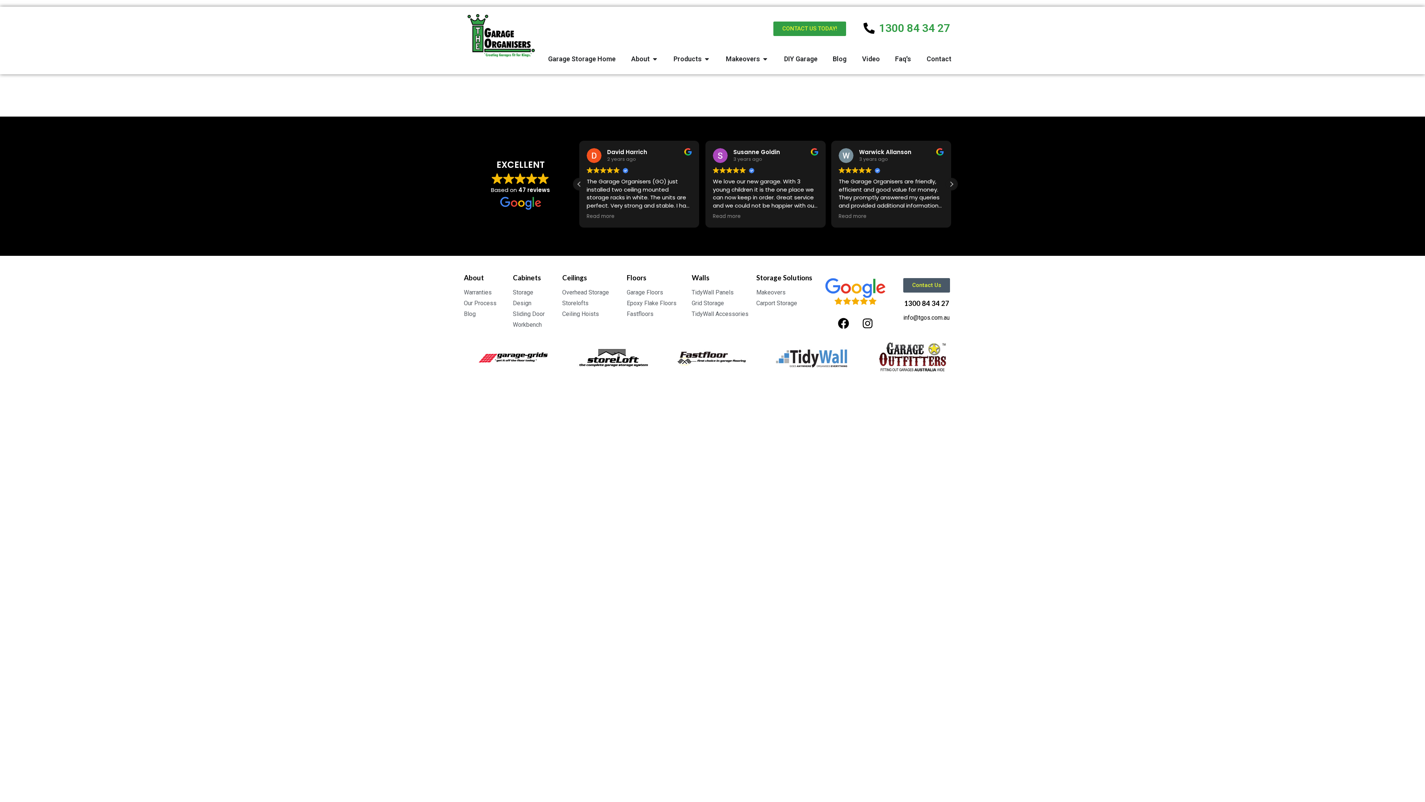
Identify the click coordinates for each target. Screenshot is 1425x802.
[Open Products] (707, 59)
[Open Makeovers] (765, 59)
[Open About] (655, 59)
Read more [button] (601, 216)
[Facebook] (843, 323)
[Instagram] (867, 323)
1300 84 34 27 (926, 303)
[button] (951, 184)
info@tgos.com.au (926, 317)
